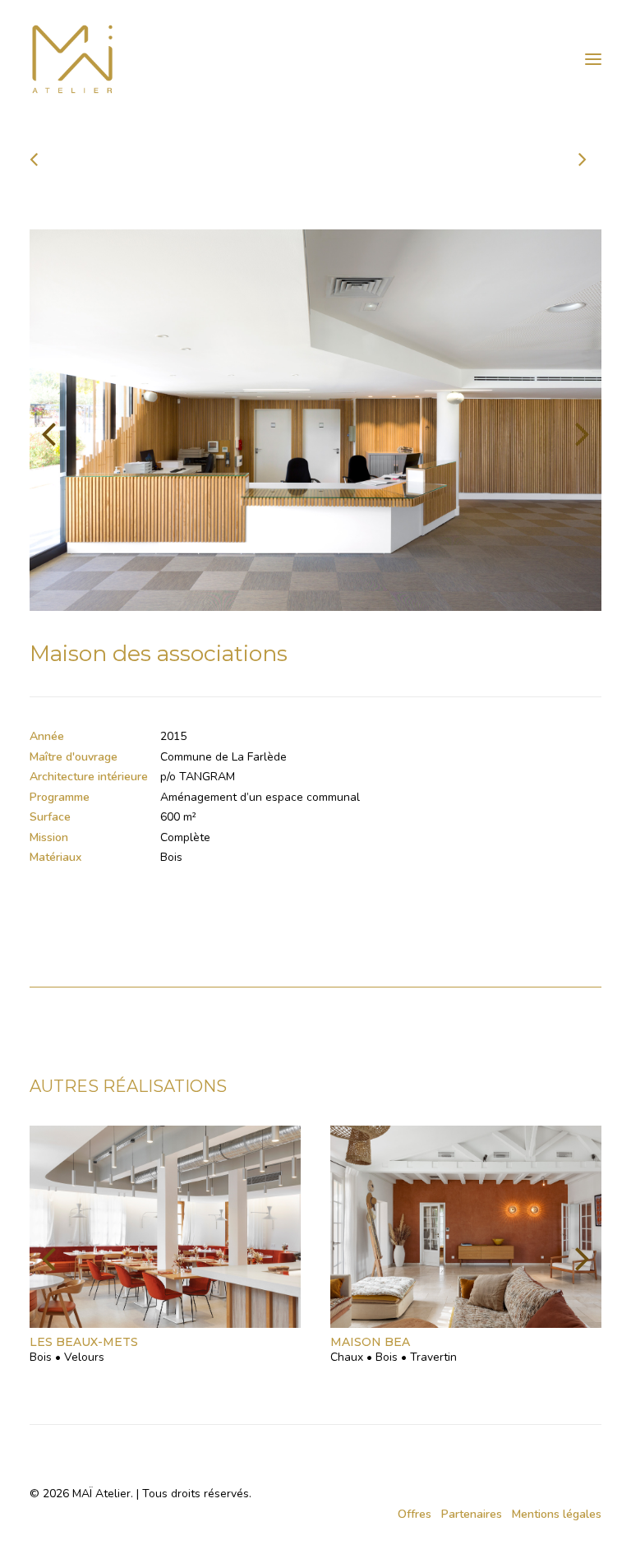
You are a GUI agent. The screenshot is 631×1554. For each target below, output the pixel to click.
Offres (414, 1514)
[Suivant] (487, 158)
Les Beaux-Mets (84, 1341)
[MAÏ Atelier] (315, 59)
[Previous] (144, 158)
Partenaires (471, 1514)
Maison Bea (370, 1341)
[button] (593, 59)
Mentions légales (556, 1514)
